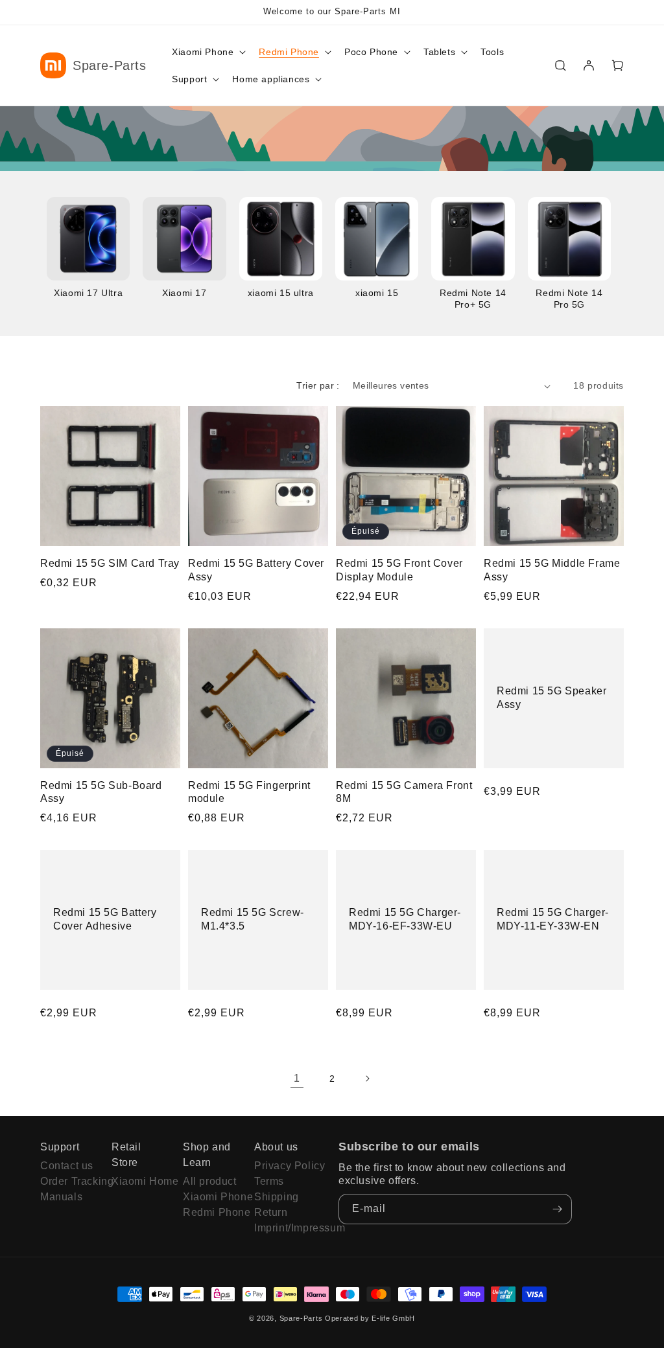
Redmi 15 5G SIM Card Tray (110, 563)
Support (59, 1146)
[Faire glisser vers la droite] (614, 254)
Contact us (66, 1165)
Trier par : (317, 385)
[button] (207, 51)
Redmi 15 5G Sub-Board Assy (101, 792)
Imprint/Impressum (283, 1227)
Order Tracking (69, 1181)
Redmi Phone (212, 1212)
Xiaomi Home (141, 1181)
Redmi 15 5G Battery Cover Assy (256, 570)
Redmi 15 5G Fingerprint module (249, 792)
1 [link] (297, 1078)
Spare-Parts (301, 1318)
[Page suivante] (367, 1078)
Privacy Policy (283, 1165)
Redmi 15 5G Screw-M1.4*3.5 (252, 919)
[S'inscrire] (557, 1209)
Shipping (276, 1196)
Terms (269, 1181)
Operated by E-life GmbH (370, 1318)
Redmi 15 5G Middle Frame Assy (552, 570)
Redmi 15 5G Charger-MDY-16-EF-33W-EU (405, 919)
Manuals (61, 1196)
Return (271, 1212)
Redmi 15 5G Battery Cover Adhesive (104, 919)
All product (210, 1181)
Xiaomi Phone (212, 1196)
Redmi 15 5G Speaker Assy (551, 697)
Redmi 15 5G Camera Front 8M (404, 792)
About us (276, 1146)
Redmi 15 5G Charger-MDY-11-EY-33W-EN (553, 919)
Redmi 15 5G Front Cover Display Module (399, 570)
